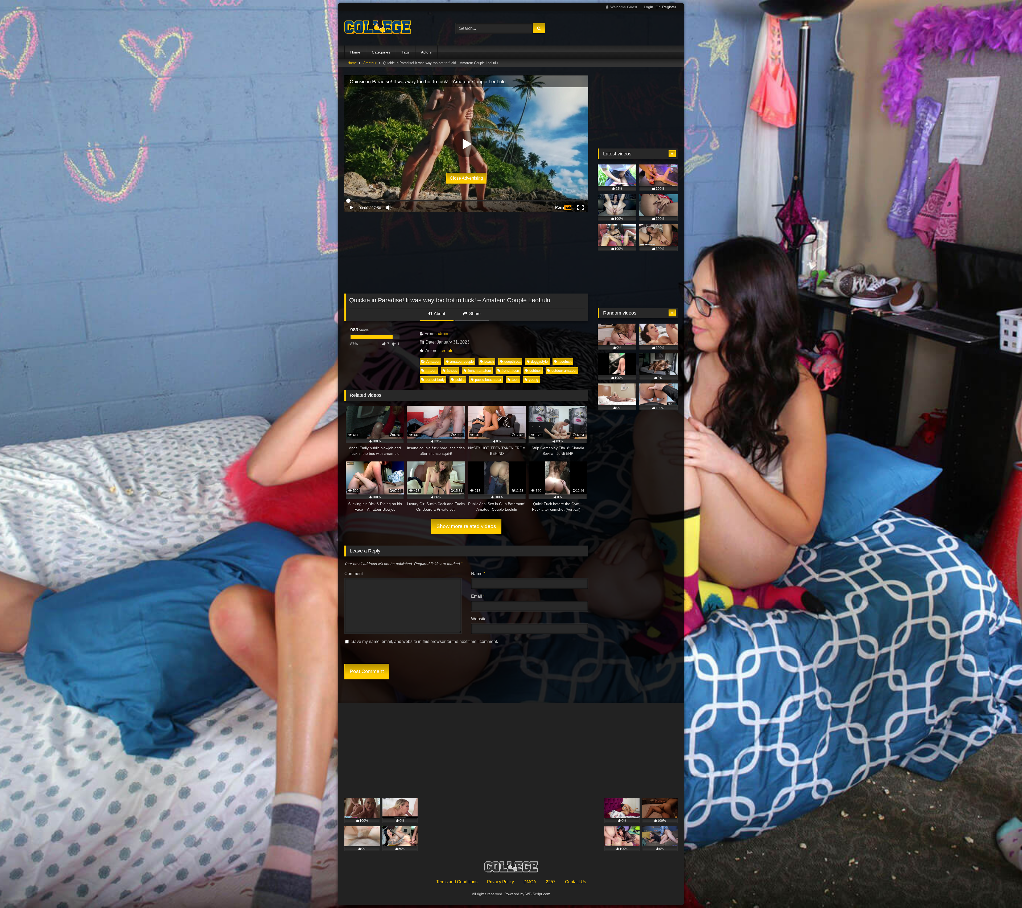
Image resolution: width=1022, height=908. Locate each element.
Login (648, 7)
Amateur (369, 63)
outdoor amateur (563, 371)
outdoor (535, 371)
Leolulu (446, 350)
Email (478, 596)
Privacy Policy (500, 882)
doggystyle (539, 362)
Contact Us (575, 882)
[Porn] (377, 28)
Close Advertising (466, 178)
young (533, 380)
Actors (426, 52)
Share (474, 313)
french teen (510, 371)
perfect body (435, 380)
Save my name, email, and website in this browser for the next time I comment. (424, 641)
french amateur (479, 371)
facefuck (565, 362)
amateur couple (462, 362)
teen (515, 380)
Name (478, 573)
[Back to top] (1005, 892)
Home (355, 52)
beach (489, 362)
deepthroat (512, 362)
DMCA (530, 882)
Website (479, 619)
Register (669, 7)
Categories (381, 52)
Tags (406, 52)
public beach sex (488, 380)
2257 (550, 882)
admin (442, 333)
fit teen (431, 371)
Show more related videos (466, 526)
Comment (353, 573)
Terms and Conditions (456, 882)
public (459, 380)
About (439, 313)
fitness (452, 371)
